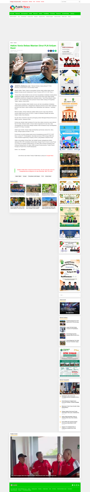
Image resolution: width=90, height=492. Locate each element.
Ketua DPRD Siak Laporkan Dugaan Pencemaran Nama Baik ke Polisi (69, 422)
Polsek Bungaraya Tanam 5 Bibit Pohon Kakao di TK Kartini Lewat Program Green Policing (17, 208)
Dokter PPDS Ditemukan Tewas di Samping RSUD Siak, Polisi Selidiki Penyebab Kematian (69, 417)
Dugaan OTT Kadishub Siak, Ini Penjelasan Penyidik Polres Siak (69, 427)
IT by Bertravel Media (27, 490)
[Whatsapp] (56, 51)
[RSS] (79, 485)
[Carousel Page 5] (73, 312)
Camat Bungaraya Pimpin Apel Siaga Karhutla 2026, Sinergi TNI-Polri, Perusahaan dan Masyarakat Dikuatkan (49, 208)
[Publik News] (19, 7)
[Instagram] (77, 485)
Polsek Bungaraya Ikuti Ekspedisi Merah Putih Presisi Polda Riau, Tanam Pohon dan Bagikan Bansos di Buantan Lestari (17, 194)
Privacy (19, 490)
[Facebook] (72, 485)
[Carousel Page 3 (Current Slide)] (69, 312)
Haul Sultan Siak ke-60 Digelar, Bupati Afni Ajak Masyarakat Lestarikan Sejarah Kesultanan (69, 309)
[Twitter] (75, 485)
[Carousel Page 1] (66, 312)
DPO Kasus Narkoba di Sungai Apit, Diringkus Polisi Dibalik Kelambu (33, 208)
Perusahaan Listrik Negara (34, 176)
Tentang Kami (34, 488)
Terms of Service (13, 490)
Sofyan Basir (48, 176)
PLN (43, 176)
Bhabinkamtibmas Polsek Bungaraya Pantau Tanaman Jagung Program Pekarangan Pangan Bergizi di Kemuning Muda (48, 194)
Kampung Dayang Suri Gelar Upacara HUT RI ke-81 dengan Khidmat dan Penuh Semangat (73, 321)
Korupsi (24, 176)
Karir (50, 488)
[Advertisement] (45, 29)
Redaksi (40, 488)
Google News (49, 155)
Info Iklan (54, 488)
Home (29, 488)
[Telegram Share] (53, 51)
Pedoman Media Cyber (61, 488)
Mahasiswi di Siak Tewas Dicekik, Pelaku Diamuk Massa (71, 407)
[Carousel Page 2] (68, 312)
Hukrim (11, 51)
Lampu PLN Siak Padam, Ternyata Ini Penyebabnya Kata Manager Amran (72, 328)
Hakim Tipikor (18, 176)
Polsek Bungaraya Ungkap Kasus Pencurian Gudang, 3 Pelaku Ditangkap (70, 402)
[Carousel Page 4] (71, 312)
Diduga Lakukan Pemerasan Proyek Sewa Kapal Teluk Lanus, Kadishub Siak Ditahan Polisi (70, 412)
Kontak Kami (45, 488)
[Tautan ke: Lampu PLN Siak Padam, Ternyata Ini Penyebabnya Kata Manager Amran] (62, 329)
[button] (79, 2)
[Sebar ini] (49, 51)
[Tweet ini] (51, 51)
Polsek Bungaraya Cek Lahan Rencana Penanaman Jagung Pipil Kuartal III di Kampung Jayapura (32, 194)
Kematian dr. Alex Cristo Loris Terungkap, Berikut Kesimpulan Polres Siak (70, 396)
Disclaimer (70, 488)
